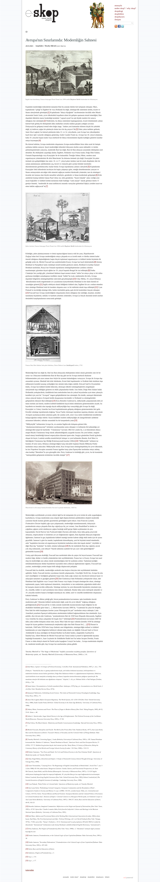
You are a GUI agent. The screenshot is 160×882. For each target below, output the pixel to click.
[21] (38, 605)
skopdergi (119, 11)
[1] (49, 112)
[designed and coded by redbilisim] (128, 877)
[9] (89, 270)
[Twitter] (122, 27)
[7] (47, 186)
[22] (72, 619)
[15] (75, 420)
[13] (27, 293)
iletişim (118, 19)
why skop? (131, 8)
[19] (41, 552)
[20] (56, 579)
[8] (95, 262)
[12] (96, 287)
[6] (97, 175)
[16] (76, 441)
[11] (41, 284)
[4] (40, 140)
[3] (77, 129)
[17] (67, 455)
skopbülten (119, 14)
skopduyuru (120, 17)
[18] (66, 546)
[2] (45, 121)
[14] (53, 401)
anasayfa (118, 5)
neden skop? (120, 8)
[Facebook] (119, 27)
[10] (74, 279)
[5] (89, 167)
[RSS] (116, 27)
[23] (88, 624)
